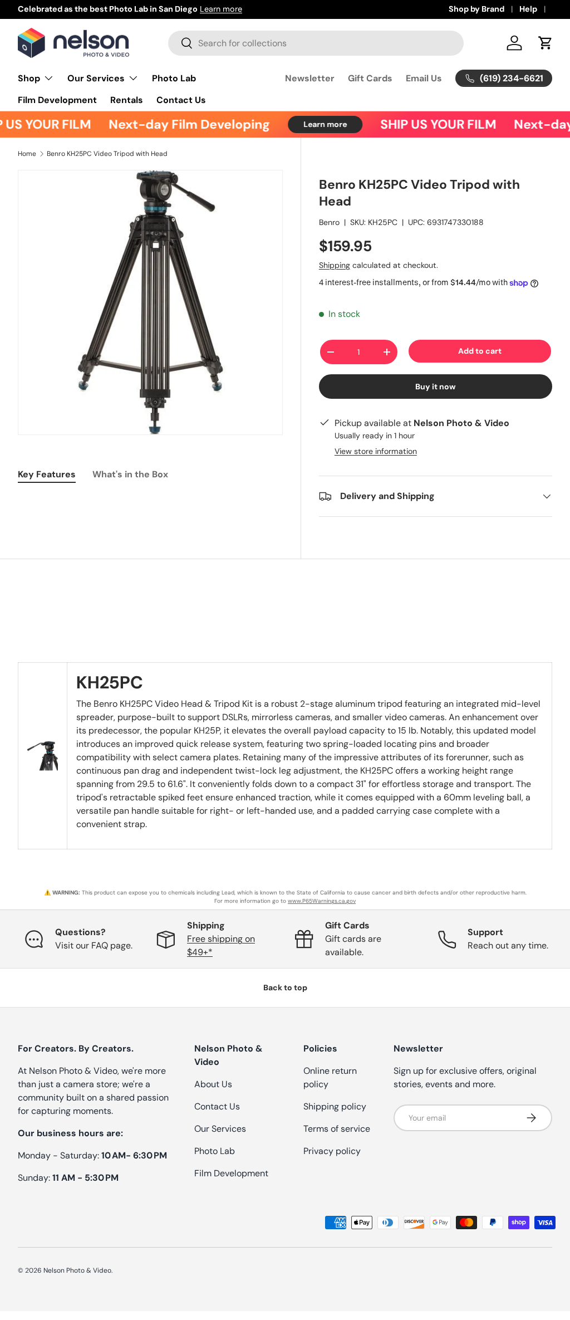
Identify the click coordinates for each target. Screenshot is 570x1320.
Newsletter (310, 78)
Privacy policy (332, 1151)
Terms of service (336, 1129)
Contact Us (181, 100)
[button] (545, 43)
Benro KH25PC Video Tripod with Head (107, 153)
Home (27, 153)
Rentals (126, 100)
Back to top (285, 987)
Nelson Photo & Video (77, 1270)
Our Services (220, 1129)
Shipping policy (334, 1106)
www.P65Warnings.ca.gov (322, 901)
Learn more (221, 9)
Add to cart (480, 351)
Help (528, 9)
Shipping (334, 265)
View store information (376, 451)
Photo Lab (174, 78)
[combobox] (316, 43)
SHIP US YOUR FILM (429, 124)
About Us (213, 1084)
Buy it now (435, 387)
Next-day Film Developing (180, 124)
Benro (329, 222)
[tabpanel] (150, 502)
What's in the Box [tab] (130, 474)
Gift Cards (370, 78)
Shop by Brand (476, 9)
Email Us (424, 78)
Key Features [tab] (47, 474)
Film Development (57, 100)
